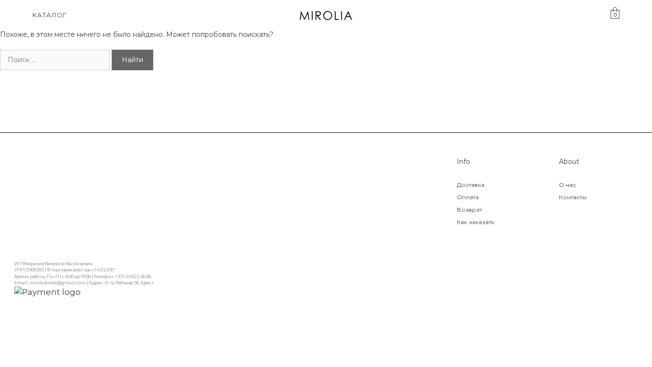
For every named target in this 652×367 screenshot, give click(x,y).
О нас (567, 184)
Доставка (470, 184)
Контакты (573, 197)
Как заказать (475, 222)
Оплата (468, 197)
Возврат (469, 209)
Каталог (49, 15)
